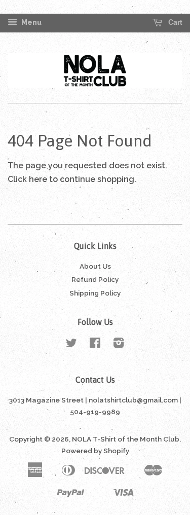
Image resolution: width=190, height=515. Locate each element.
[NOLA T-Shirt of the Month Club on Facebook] (95, 345)
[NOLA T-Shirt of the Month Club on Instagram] (118, 345)
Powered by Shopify (95, 451)
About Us (95, 266)
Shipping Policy (95, 293)
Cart (174, 22)
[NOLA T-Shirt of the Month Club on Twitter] (71, 345)
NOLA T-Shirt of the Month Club (125, 439)
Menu (31, 22)
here (38, 179)
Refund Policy (95, 279)
